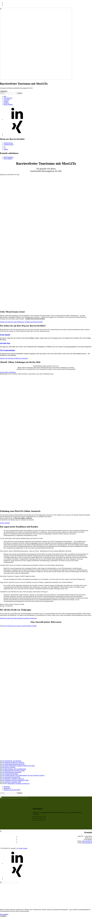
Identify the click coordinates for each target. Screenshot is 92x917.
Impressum (7, 786)
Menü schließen (8, 104)
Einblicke (6, 103)
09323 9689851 (8, 158)
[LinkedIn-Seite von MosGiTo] (17, 120)
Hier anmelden (39, 818)
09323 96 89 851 (87, 841)
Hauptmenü (4, 91)
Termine (6, 101)
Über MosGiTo (8, 98)
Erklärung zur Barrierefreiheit (12, 790)
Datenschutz (7, 788)
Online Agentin (23, 848)
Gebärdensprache (8, 144)
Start (5, 96)
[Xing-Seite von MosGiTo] (17, 133)
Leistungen (7, 99)
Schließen (3, 916)
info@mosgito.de (8, 157)
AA (5, 147)
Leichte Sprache (8, 143)
